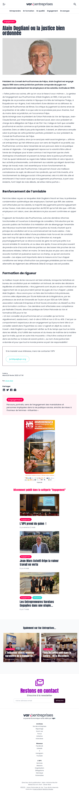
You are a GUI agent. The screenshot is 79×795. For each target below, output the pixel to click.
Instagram (39, 753)
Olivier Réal (9, 381)
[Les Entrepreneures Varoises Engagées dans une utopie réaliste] (39, 583)
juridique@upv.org (17, 359)
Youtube (39, 756)
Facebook (39, 746)
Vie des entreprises (39, 726)
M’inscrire (60, 700)
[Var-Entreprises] (39, 4)
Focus (39, 734)
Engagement (52, 11)
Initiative (40, 736)
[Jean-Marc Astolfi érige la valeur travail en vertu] (39, 542)
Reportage (39, 729)
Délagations (39, 770)
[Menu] (4, 4)
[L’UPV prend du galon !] (39, 505)
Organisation (39, 768)
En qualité (41, 11)
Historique (39, 773)
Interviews (39, 739)
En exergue (64, 11)
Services (39, 763)
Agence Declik (37, 789)
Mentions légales (47, 789)
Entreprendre (15, 11)
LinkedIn (39, 748)
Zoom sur (39, 731)
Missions (39, 766)
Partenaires (39, 775)
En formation (28, 11)
